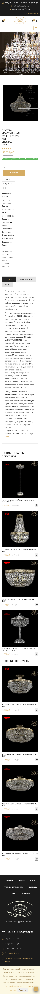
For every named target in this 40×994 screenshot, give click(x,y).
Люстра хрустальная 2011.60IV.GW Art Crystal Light (20, 854)
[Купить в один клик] (20, 481)
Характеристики (26, 279)
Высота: (5, 239)
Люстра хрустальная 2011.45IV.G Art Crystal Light (19, 755)
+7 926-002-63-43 (32, 13)
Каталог (13, 70)
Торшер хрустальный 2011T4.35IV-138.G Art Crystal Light (18, 501)
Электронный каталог (13, 953)
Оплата (13, 893)
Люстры (22, 70)
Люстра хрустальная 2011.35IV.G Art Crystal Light (19, 705)
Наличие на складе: (6, 195)
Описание (9, 279)
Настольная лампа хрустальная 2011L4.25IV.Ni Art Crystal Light (20, 649)
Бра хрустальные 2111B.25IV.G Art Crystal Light (18, 600)
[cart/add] (36, 505)
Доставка (33, 887)
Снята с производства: (8, 207)
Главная (5, 70)
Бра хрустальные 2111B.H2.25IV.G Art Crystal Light (19, 550)
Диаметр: (6, 235)
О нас (32, 881)
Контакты (26, 893)
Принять (22, 990)
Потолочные (32, 70)
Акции (7, 437)
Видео (7, 284)
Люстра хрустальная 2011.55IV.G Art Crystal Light (19, 804)
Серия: (4, 219)
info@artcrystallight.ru (21, 6)
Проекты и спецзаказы (13, 887)
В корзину (14, 173)
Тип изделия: (7, 228)
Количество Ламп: (7, 243)
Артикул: (5, 213)
